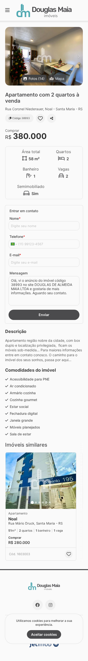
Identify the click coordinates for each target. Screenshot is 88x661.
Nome (15, 218)
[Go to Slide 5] (46, 502)
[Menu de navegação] (7, 10)
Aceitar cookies (44, 634)
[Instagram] (50, 605)
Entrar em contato (24, 211)
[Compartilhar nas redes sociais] (51, 118)
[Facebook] (38, 605)
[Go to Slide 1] (32, 502)
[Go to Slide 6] (50, 502)
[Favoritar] (40, 118)
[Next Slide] (79, 56)
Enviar (44, 315)
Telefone (17, 236)
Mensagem (19, 273)
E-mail (15, 255)
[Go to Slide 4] (43, 502)
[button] (44, 56)
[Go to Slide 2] (36, 502)
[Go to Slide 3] (39, 502)
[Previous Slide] (9, 56)
